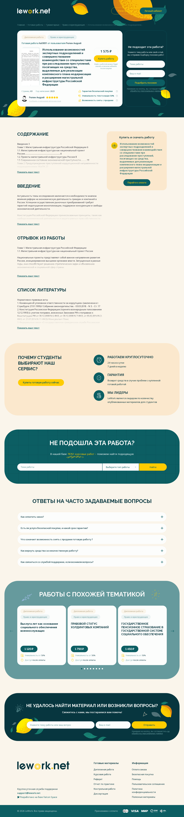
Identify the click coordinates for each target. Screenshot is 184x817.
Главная (21, 25)
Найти (153, 467)
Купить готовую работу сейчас (41, 382)
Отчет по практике (104, 784)
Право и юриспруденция (73, 25)
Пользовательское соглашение (148, 784)
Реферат (98, 779)
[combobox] (121, 467)
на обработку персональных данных (147, 89)
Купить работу (106, 58)
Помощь (136, 779)
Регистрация (125, 10)
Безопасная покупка (142, 774)
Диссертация (101, 793)
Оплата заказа (139, 769)
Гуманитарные (52, 25)
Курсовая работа (102, 774)
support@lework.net (28, 793)
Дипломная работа (104, 769)
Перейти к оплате (136, 182)
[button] (11, 631)
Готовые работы (35, 25)
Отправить (149, 724)
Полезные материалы (143, 796)
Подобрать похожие (146, 82)
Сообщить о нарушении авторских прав (45, 101)
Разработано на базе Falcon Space (38, 797)
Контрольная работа (104, 788)
